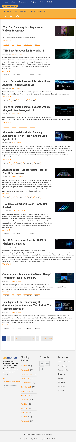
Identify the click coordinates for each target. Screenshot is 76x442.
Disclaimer (61, 374)
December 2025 (26, 387)
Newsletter (61, 386)
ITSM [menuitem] (15, 11)
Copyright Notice (63, 370)
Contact (60, 378)
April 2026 (24, 404)
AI (13, 44)
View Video (5, 40)
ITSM (39, 75)
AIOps (18, 44)
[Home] (10, 357)
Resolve (13, 34)
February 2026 (25, 395)
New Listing (61, 382)
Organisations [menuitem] (23, 2)
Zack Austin (14, 54)
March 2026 (24, 400)
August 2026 (25, 421)
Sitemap (61, 390)
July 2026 (24, 417)
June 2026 (24, 412)
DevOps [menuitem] (23, 11)
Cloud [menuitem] (31, 11)
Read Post (5, 71)
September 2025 (26, 374)
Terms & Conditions (64, 362)
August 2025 (25, 370)
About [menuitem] (13, 2)
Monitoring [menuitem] (6, 11)
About (27, 439)
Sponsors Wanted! (10, 6)
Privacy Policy (62, 366)
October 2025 (25, 378)
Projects (43, 439)
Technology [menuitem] (41, 11)
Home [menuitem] (6, 2)
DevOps (37, 44)
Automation (27, 44)
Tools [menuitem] (41, 2)
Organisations (35, 439)
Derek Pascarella (15, 210)
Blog (25, 75)
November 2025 (26, 383)
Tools (48, 439)
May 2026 (24, 408)
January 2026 (25, 391)
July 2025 (24, 366)
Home (22, 439)
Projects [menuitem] (33, 2)
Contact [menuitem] (49, 2)
